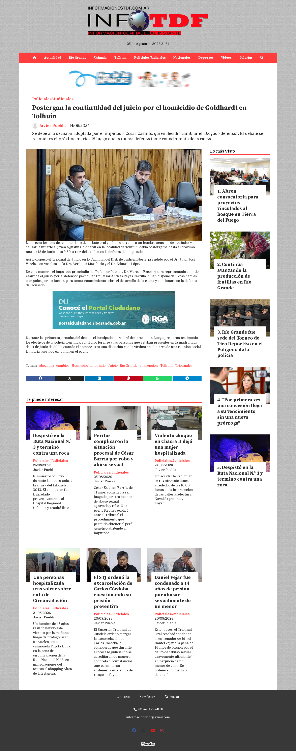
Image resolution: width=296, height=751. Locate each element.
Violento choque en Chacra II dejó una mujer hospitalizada (173, 444)
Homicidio (80, 366)
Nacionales (181, 58)
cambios (62, 366)
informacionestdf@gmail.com (148, 717)
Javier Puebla (52, 126)
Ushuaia (100, 58)
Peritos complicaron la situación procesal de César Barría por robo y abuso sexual (114, 450)
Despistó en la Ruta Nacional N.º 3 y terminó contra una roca (52, 444)
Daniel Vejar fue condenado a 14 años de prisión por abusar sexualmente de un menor (173, 592)
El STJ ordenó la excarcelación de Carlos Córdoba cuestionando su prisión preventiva (113, 592)
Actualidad (52, 58)
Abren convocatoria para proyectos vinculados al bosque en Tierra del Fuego (237, 205)
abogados (46, 366)
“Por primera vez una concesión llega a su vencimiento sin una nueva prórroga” (239, 411)
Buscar (174, 697)
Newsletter (147, 697)
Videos (226, 58)
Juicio (113, 366)
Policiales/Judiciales (150, 58)
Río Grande (77, 58)
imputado (98, 366)
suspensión (149, 366)
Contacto (123, 697)
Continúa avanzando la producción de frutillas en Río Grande (234, 276)
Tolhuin (120, 58)
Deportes (205, 58)
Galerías (246, 58)
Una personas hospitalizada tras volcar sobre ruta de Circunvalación (52, 589)
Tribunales (183, 366)
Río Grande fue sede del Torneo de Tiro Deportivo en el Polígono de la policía (240, 343)
